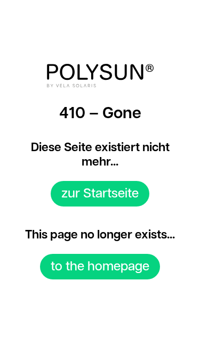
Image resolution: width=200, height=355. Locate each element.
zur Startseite (100, 193)
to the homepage (100, 266)
